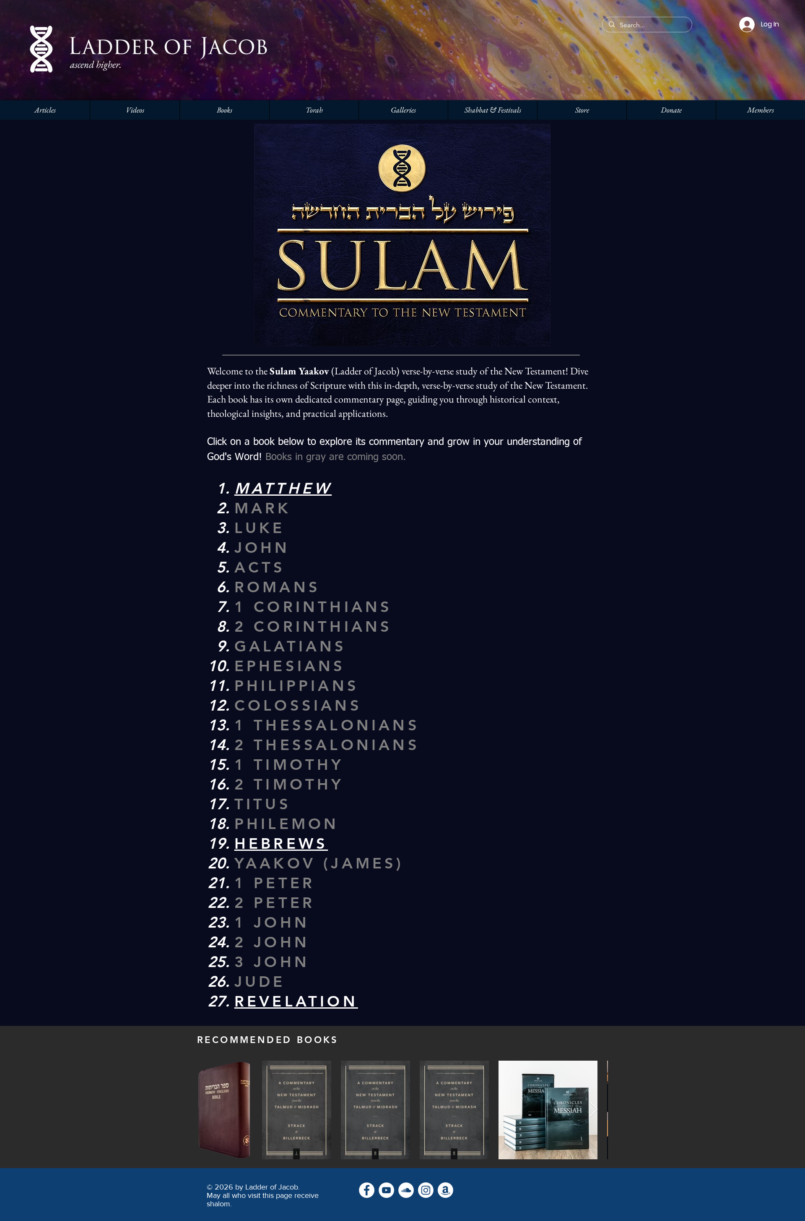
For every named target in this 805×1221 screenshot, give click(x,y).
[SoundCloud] (406, 1190)
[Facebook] (366, 1190)
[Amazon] (445, 1190)
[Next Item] (593, 1110)
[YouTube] (386, 1190)
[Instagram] (426, 1190)
